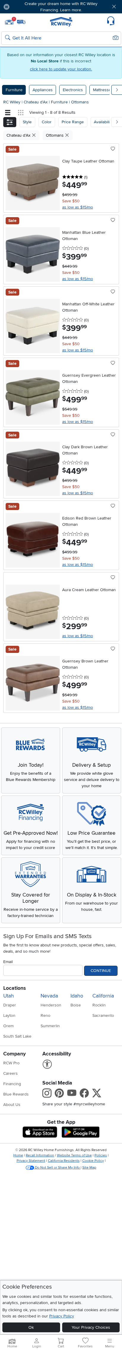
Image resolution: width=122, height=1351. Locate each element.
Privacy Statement (31, 1161)
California (103, 996)
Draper (9, 1005)
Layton (9, 1015)
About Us (11, 1104)
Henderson (51, 1005)
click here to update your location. (61, 69)
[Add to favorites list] (112, 149)
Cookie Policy (93, 1161)
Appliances (43, 89)
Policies (100, 1155)
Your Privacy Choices (91, 1327)
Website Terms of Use (74, 1155)
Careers (10, 1073)
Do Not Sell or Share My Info (57, 1167)
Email (8, 961)
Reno (45, 1015)
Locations (14, 988)
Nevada (49, 996)
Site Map (89, 1167)
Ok (31, 1327)
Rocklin (99, 1005)
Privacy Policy (61, 1316)
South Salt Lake (17, 1036)
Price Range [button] (73, 121)
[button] (24, 7)
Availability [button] (103, 121)
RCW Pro (11, 1063)
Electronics (73, 89)
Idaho (76, 996)
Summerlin (50, 1025)
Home (18, 1155)
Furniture (14, 89)
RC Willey (11, 102)
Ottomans (80, 102)
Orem (8, 1025)
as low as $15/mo (77, 207)
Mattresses (103, 89)
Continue (101, 970)
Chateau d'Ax (36, 102)
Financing (12, 1083)
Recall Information (40, 1155)
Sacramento (103, 1015)
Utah (8, 996)
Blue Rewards (16, 1094)
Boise (75, 1005)
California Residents (64, 1161)
